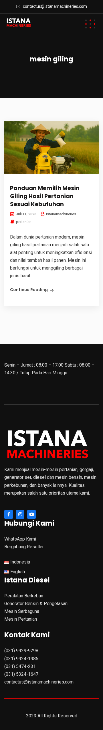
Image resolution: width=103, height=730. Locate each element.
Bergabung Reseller (24, 546)
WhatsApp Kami (20, 539)
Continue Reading (29, 290)
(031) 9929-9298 (21, 650)
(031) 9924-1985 (21, 658)
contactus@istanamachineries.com (55, 6)
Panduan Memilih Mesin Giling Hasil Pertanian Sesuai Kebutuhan (45, 196)
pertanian (23, 222)
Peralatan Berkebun (23, 596)
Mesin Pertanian (20, 619)
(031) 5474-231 (20, 666)
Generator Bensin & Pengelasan (36, 603)
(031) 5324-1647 (21, 674)
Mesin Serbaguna (21, 611)
